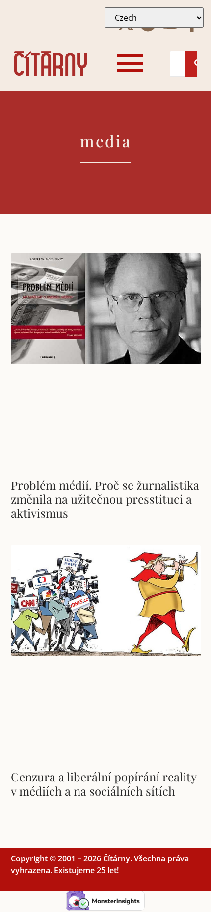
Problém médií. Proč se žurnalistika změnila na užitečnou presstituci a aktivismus (105, 499)
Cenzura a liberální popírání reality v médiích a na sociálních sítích (103, 784)
